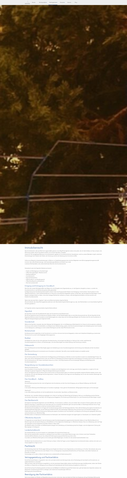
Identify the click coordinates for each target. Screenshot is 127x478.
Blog (76, 2)
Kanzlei (33, 2)
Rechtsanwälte (42, 2)
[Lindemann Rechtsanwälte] (27, 2)
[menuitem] (33, 2)
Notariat (62, 2)
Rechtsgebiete (52, 2)
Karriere (69, 2)
